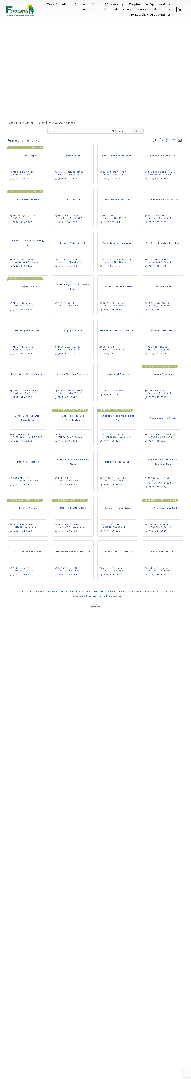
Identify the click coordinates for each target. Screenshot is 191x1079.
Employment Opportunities (150, 4)
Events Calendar (68, 591)
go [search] (139, 131)
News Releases (48, 591)
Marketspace (133, 591)
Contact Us (166, 591)
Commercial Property (154, 9)
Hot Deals (86, 591)
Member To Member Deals (109, 591)
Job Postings (150, 591)
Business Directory (26, 591)
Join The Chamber (110, 596)
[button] (9, 140)
